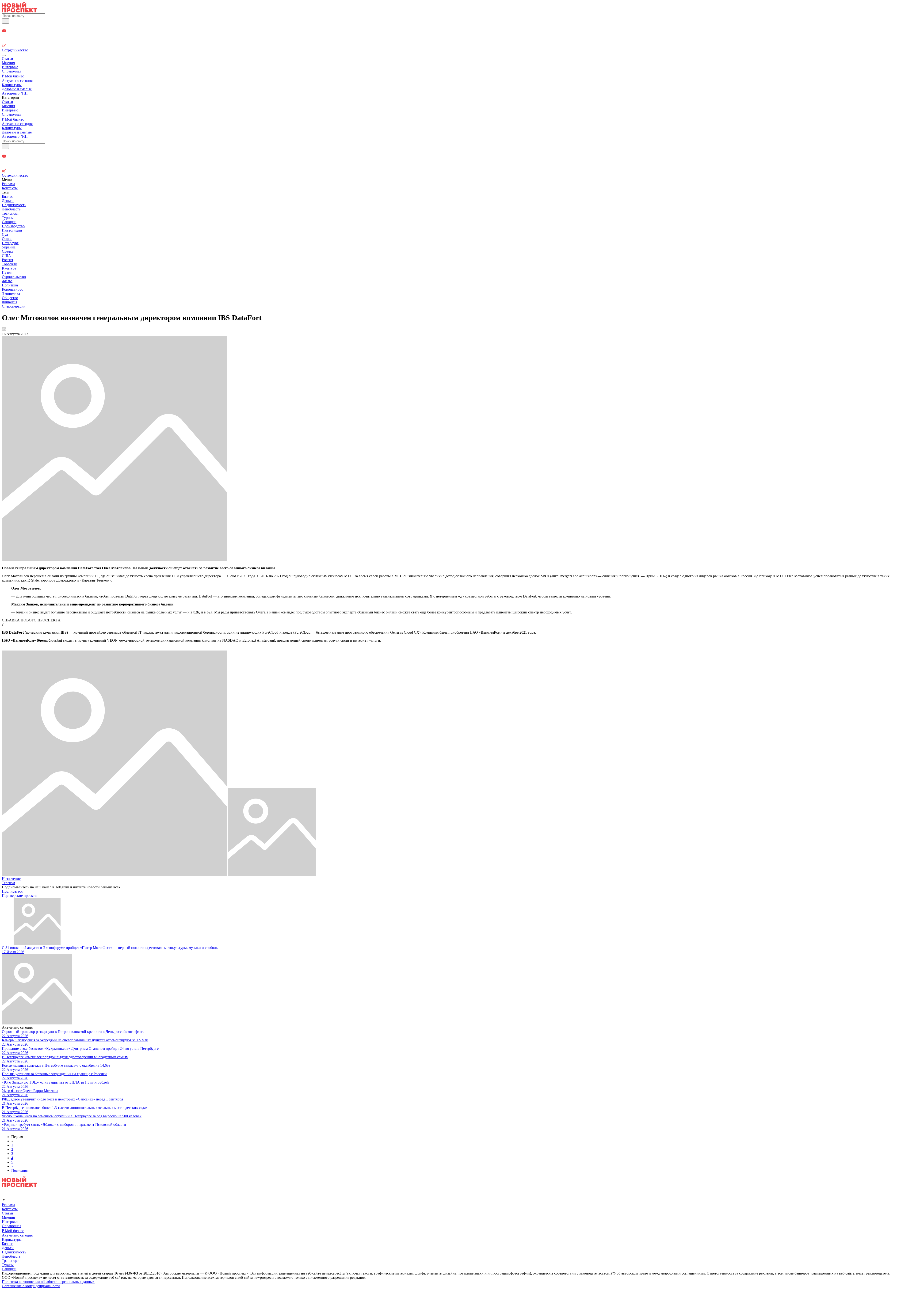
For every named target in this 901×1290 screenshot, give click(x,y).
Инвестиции (12, 230)
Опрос (7, 239)
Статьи (7, 59)
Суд (5, 234)
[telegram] (450, 26)
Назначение (11, 879)
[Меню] (4, 55)
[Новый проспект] (19, 11)
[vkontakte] (450, 41)
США (6, 256)
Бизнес (7, 196)
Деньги (8, 201)
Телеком (8, 883)
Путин (7, 272)
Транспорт (10, 213)
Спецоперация (13, 306)
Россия (7, 260)
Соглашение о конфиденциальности (31, 1286)
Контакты (10, 188)
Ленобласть (11, 209)
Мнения (8, 63)
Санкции (9, 222)
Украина (8, 247)
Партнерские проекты (19, 896)
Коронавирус (12, 289)
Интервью (10, 67)
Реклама (8, 184)
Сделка (7, 251)
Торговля (9, 264)
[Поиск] (5, 21)
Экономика (11, 294)
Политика (10, 285)
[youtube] (450, 31)
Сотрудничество (15, 50)
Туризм (8, 218)
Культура (9, 268)
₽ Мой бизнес (13, 76)
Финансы (9, 302)
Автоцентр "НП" (15, 93)
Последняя (19, 1170)
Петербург (10, 243)
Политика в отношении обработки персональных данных (48, 1282)
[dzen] (450, 36)
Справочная (11, 71)
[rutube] (450, 46)
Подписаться (12, 891)
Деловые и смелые (17, 89)
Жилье (7, 281)
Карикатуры (12, 85)
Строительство (14, 277)
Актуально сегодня (17, 81)
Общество (10, 298)
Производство (13, 226)
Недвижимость (14, 205)
